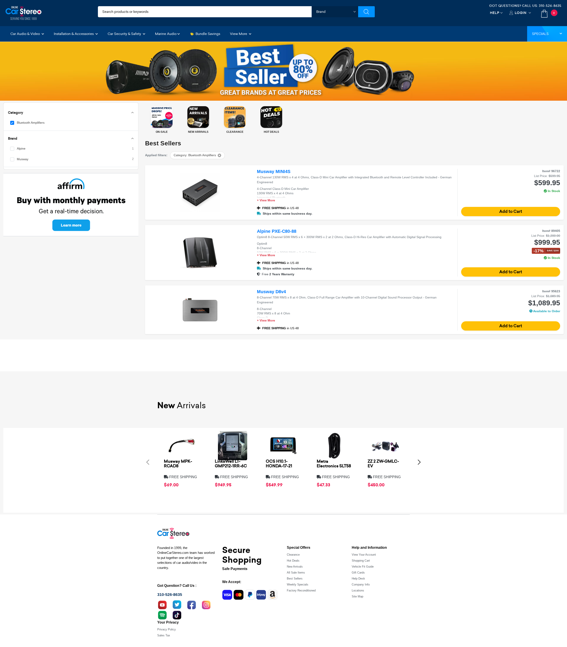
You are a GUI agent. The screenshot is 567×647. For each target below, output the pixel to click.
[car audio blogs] (162, 615)
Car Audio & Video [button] (25, 33)
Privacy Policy (166, 629)
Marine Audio (166, 33)
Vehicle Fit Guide (363, 566)
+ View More (266, 200)
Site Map (357, 596)
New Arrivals (295, 566)
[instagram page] (206, 604)
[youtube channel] (162, 604)
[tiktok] (177, 615)
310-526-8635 (550, 6)
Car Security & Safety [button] (125, 33)
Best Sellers (295, 578)
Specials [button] (540, 33)
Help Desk (358, 578)
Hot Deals (293, 560)
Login (520, 12)
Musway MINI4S (273, 171)
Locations (358, 590)
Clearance (293, 554)
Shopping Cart (361, 560)
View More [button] (239, 33)
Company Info (361, 584)
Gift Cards (358, 572)
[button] (147, 462)
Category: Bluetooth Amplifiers (195, 155)
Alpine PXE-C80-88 (276, 231)
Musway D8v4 (271, 291)
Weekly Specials (297, 584)
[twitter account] (177, 604)
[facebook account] (191, 604)
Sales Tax (163, 635)
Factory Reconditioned (301, 590)
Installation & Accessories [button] (74, 33)
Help (494, 12)
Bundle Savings (208, 33)
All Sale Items (296, 572)
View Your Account (364, 554)
